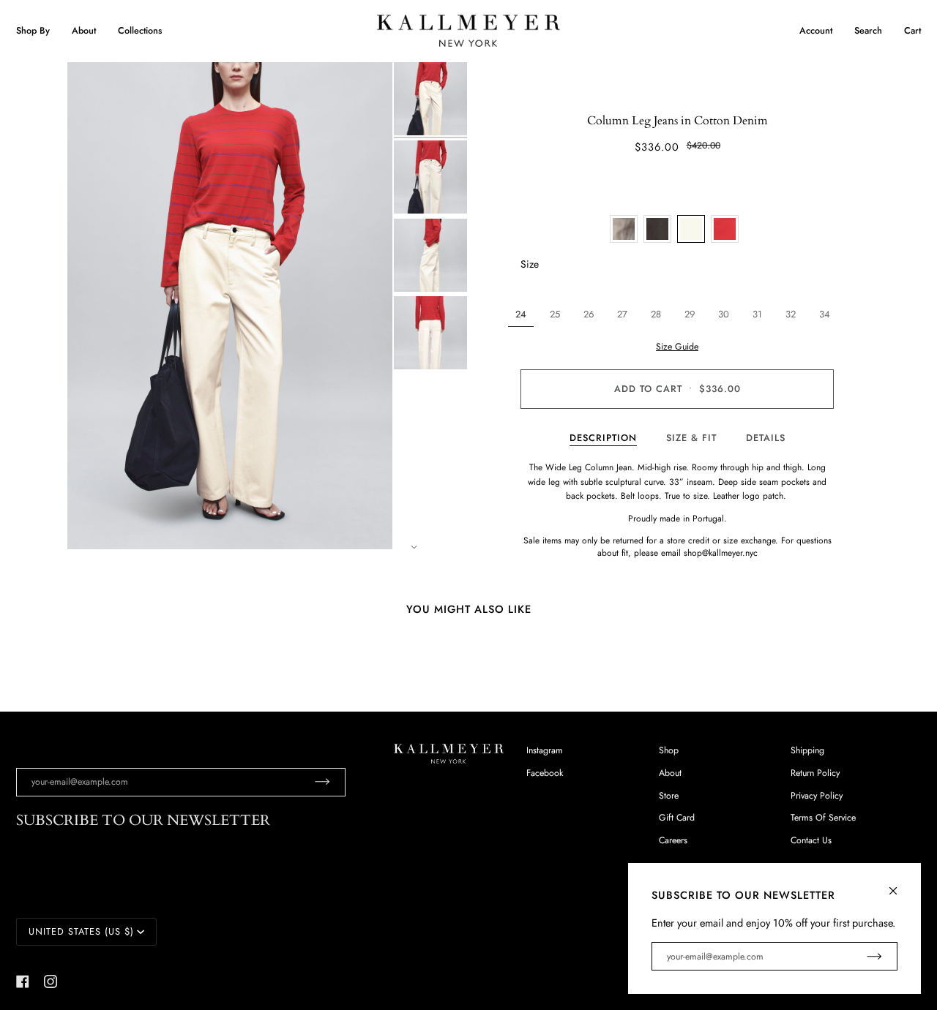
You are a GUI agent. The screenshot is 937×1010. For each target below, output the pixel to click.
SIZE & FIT (691, 438)
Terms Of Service (823, 817)
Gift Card (677, 817)
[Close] (899, 884)
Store (669, 795)
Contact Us (811, 840)
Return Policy (815, 773)
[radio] (624, 229)
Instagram (544, 750)
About (670, 773)
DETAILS (765, 438)
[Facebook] (22, 981)
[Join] (310, 782)
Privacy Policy (817, 795)
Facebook (544, 773)
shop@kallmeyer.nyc (721, 552)
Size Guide (677, 346)
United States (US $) (81, 931)
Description (603, 438)
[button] (38, 30)
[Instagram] (50, 981)
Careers (673, 840)
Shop (669, 750)
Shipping (807, 750)
